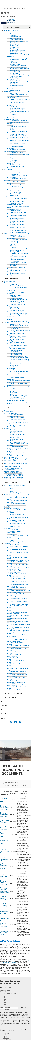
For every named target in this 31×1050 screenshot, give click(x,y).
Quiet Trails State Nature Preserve (15, 652)
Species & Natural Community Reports (17, 498)
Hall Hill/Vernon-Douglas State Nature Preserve (17, 684)
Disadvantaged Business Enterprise (16, 167)
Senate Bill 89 (14, 195)
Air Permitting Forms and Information (16, 78)
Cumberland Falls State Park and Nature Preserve (18, 585)
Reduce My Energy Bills (10, 457)
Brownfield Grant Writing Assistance (15, 116)
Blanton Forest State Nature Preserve (17, 562)
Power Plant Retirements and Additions (17, 423)
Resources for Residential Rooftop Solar (16, 426)
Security (5, 1036)
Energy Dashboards (10, 469)
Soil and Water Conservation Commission (17, 289)
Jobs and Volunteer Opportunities (14, 531)
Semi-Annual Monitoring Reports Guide (18, 141)
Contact (12, 16)
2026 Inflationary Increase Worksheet (3, 866)
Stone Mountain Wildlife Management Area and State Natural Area (18, 668)
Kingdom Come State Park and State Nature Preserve (17, 622)
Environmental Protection (14, 27)
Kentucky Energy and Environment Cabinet (12, 8)
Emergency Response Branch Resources (17, 225)
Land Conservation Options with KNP (18, 518)
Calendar (22, 13)
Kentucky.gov (10, 1030)
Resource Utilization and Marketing (15, 340)
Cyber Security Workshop (17, 456)
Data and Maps (8, 411)
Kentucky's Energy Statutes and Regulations (17, 459)
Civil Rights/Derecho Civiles (8, 993)
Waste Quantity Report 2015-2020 (4, 834)
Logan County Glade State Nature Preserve (18, 625)
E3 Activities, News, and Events (13, 476)
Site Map (6, 1033)
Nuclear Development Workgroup (13, 477)
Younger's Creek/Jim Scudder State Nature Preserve (17, 612)
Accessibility (7, 1039)
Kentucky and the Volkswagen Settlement (17, 444)
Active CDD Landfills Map (4, 821)
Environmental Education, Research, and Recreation (16, 521)
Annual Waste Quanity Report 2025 (4, 807)
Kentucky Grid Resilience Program (15, 450)
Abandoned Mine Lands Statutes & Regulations (18, 381)
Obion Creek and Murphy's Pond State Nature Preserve (18, 640)
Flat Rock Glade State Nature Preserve (17, 594)
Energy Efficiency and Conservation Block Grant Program (17, 447)
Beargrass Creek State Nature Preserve (17, 557)
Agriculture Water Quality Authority (15, 292)
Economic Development (10, 738)
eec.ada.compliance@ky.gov (9, 962)
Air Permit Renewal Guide (17, 149)
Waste (6, 197)
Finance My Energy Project (12, 466)
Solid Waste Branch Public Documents (16, 228)
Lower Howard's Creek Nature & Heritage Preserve (18, 628)
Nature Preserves (11, 482)
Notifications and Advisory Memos (4, 932)
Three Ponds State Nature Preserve (16, 678)
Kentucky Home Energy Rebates (13, 479)
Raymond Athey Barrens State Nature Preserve (17, 655)
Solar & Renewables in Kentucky (19, 154)
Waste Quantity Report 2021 (3, 882)
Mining (6, 361)
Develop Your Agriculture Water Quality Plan (17, 315)
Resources (7, 180)
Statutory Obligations (16, 493)
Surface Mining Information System (16, 373)
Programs (7, 428)
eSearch (5, 736)
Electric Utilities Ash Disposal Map (4, 905)
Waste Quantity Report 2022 (4, 875)
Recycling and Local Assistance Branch (18, 206)
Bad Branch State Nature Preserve (16, 554)
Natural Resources (11, 278)
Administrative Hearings (13, 693)
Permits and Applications (17, 542)
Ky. (2, 1)
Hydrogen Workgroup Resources (13, 474)
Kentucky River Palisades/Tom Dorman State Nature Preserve (17, 681)
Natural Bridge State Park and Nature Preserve (17, 635)
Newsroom (5, 710)
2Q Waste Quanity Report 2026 (4, 842)
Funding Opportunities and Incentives (16, 162)
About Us (7, 462)
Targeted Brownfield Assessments (14, 96)
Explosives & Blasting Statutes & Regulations (18, 384)
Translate (6, 1009)
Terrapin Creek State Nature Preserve (16, 672)
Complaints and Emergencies (18, 178)
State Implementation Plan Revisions (16, 87)
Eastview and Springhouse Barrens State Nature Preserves (19, 591)
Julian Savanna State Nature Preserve (17, 618)
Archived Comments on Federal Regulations (18, 55)
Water (5, 233)
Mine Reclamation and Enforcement (15, 367)
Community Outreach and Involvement (16, 237)
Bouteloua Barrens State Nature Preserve (18, 574)
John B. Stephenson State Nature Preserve (18, 615)
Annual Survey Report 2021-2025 (4, 911)
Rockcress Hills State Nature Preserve (17, 661)
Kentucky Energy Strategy (11, 471)
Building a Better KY (12, 697)
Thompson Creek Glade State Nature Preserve (17, 675)
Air (4, 32)
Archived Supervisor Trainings (18, 321)
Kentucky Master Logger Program (15, 334)
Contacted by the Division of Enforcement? (17, 176)
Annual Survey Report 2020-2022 (4, 814)
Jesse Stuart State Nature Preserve (16, 609)
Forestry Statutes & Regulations (19, 359)
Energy (7, 407)
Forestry (6, 322)
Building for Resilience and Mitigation (16, 420)
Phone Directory (5, 990)
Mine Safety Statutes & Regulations (15, 378)
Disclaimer (6, 1038)
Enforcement (7, 729)
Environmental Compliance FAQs (19, 127)
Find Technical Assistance (11, 460)
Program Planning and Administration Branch (15, 203)
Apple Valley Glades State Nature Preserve (18, 547)
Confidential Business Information (15, 147)
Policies (5, 1035)
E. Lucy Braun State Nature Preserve (16, 649)
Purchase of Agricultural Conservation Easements (15, 311)
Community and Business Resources (16, 182)
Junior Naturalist (15, 526)
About (12, 13)
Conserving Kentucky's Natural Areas (17, 510)
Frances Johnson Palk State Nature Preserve (17, 599)
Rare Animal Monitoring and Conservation (16, 504)
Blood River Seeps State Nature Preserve (18, 565)
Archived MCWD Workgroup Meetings (16, 274)
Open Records (5, 16)
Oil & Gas (6, 387)
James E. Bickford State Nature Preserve (18, 606)
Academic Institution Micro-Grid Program (18, 453)
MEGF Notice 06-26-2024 (4, 859)
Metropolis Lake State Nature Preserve (17, 632)
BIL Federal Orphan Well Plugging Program (18, 402)
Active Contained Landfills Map (4, 828)
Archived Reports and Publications (14, 690)
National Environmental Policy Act (17, 188)
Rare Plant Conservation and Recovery (17, 501)
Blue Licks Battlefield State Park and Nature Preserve (18, 568)
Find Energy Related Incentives (13, 468)
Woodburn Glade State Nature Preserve (17, 687)
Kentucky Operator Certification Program (18, 122)
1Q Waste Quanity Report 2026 (4, 800)
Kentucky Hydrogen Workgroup (13, 472)
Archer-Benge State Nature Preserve (16, 550)
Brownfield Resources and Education (16, 104)
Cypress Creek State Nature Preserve (16, 588)
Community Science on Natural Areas (17, 536)
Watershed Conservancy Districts (15, 318)
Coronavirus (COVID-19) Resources (15, 439)
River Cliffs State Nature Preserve (15, 658)
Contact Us (3, 992)
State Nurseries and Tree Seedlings (16, 343)
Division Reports (15, 90)
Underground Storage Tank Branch (16, 213)
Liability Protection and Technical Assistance (18, 100)
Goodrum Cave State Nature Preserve (17, 602)
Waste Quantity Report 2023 (4, 898)
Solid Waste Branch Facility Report (4, 851)
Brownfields (6, 733)
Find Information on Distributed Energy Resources (15, 464)
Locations (7, 543)
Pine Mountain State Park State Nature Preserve (18, 646)
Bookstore (7, 506)
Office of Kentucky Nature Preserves (14, 485)
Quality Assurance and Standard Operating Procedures (18, 254)
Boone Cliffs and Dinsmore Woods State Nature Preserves (18, 571)
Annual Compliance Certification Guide (18, 138)
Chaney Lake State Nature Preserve (16, 579)
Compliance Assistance (10, 727)
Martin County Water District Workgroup (17, 271)
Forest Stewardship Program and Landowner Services (18, 331)
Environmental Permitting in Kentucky (17, 132)
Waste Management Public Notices (16, 216)
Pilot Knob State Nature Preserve (15, 643)
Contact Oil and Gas (16, 393)
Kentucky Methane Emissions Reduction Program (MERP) (17, 399)
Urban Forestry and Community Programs (18, 346)
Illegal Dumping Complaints (18, 232)
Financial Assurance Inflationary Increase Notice (4, 890)
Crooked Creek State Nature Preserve (16, 582)
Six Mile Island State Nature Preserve (16, 664)
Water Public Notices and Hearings (16, 268)
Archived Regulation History (18, 59)
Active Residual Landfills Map (4, 925)
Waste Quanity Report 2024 (4, 918)
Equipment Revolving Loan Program (16, 305)
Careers (16, 13)
